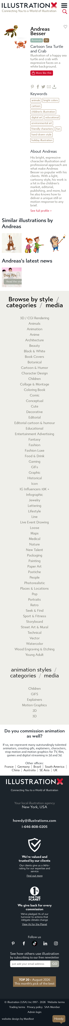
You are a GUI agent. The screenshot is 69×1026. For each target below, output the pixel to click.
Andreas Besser (40, 31)
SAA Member (52, 1007)
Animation (34, 329)
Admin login (34, 1012)
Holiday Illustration (41, 140)
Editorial (35, 417)
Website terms (56, 1002)
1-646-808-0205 (34, 827)
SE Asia (44, 770)
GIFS (34, 694)
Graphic (34, 473)
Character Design (35, 373)
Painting (34, 561)
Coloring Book (34, 390)
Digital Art (36, 117)
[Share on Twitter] (43, 87)
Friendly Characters (42, 128)
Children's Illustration (43, 111)
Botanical (35, 362)
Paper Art (34, 566)
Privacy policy (35, 1007)
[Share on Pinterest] (32, 87)
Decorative (34, 412)
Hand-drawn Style (41, 134)
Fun (58, 128)
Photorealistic (34, 583)
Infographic (34, 495)
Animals (36, 40)
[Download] (54, 87)
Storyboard (34, 622)
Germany (23, 766)
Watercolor (34, 644)
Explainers (34, 700)
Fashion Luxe (34, 451)
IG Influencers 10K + (34, 489)
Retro (34, 605)
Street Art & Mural (34, 627)
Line (34, 517)
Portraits (34, 600)
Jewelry (34, 500)
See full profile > (41, 210)
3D (34, 716)
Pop (34, 594)
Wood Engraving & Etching (34, 649)
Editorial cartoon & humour (34, 423)
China (16, 770)
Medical (34, 539)
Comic (34, 395)
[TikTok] (34, 945)
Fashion (34, 445)
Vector (35, 638)
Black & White (34, 351)
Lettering (34, 506)
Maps (35, 533)
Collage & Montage (34, 384)
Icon (34, 484)
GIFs (34, 467)
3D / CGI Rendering (34, 318)
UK (55, 770)
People (35, 578)
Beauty (34, 346)
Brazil (37, 766)
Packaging (34, 555)
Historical (34, 478)
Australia (30, 770)
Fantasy (34, 440)
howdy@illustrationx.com (34, 820)
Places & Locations (34, 589)
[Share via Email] (49, 87)
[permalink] (18, 284)
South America (54, 766)
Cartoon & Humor (34, 368)
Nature (34, 544)
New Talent (34, 550)
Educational (52, 117)
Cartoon (35, 106)
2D (35, 711)
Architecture (34, 340)
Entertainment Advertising (34, 434)
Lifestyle (34, 511)
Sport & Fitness (34, 616)
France (9, 766)
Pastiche (34, 572)
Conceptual (34, 401)
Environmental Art (41, 123)
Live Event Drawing (34, 522)
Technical (34, 633)
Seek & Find (34, 611)
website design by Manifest (18, 1018)
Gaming (34, 462)
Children (34, 379)
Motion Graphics (34, 705)
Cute (34, 406)
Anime (34, 335)
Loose (34, 528)
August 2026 (34, 979)
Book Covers (34, 357)
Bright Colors (50, 100)
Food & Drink (34, 456)
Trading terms (17, 1007)
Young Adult (34, 655)
